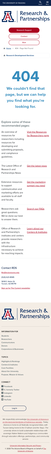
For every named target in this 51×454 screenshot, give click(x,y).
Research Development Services (20, 55)
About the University (10, 371)
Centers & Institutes (9, 365)
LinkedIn (7, 396)
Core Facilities (7, 368)
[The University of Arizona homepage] (14, 3)
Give (24, 42)
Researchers (6, 339)
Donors (4, 346)
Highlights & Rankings (10, 361)
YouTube (7, 400)
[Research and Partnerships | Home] (25, 16)
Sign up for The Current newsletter (15, 288)
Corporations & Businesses (12, 349)
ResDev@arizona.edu (10, 272)
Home (8, 48)
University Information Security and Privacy (25, 446)
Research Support (24, 30)
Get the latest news (37, 165)
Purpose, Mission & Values (12, 374)
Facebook (8, 386)
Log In (14, 408)
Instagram (8, 393)
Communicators (8, 342)
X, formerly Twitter (11, 390)
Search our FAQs (35, 208)
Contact (24, 36)
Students (5, 336)
